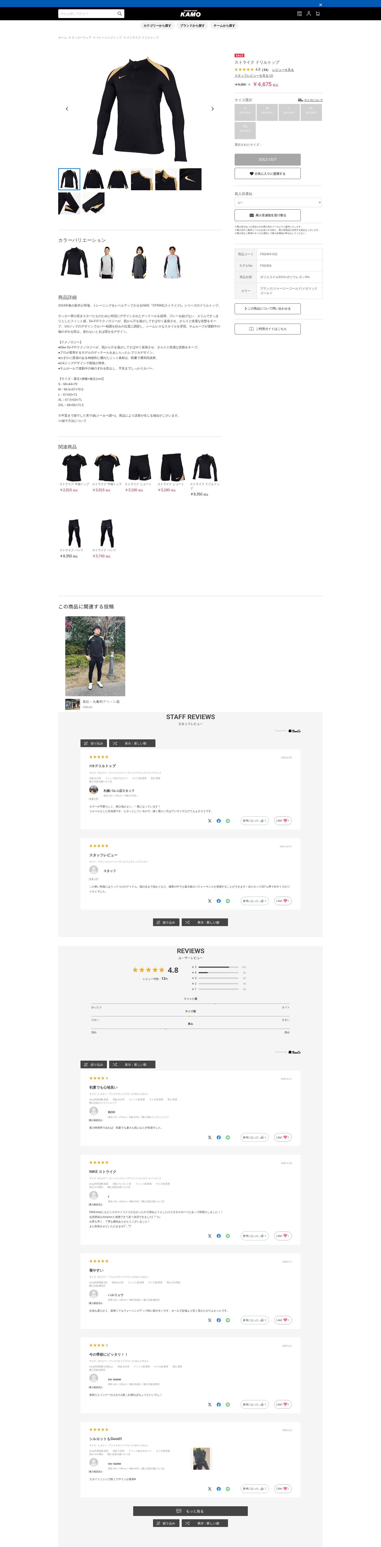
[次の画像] (212, 108)
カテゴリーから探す (157, 25)
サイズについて (313, 100)
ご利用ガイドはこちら (271, 328)
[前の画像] (67, 108)
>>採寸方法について (72, 421)
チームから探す (224, 25)
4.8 (173, 970)
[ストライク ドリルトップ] (74, 262)
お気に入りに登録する (270, 173)
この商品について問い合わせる (269, 308)
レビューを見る (283, 70)
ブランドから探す (192, 25)
